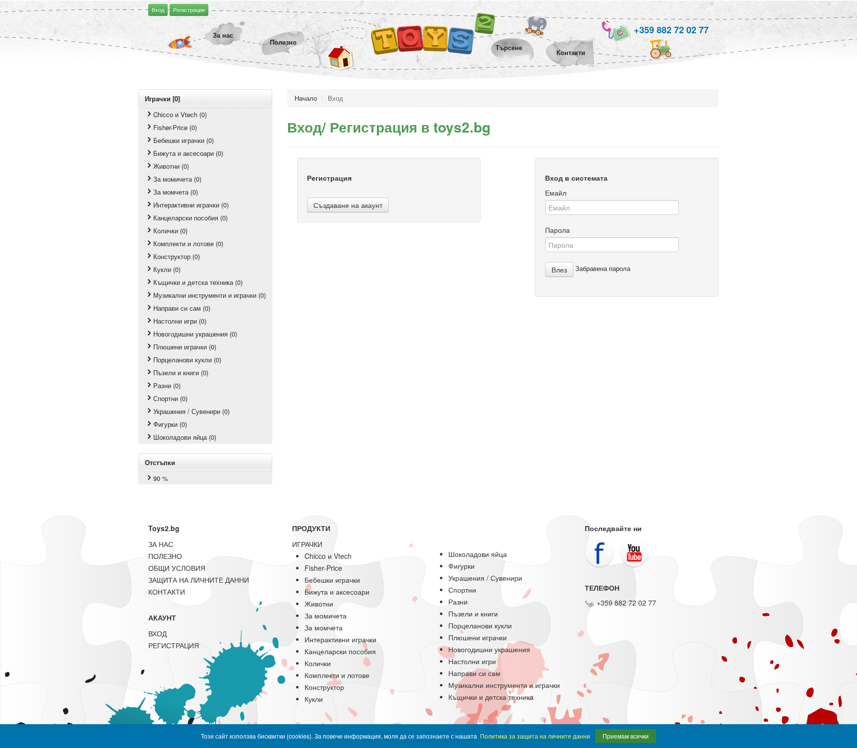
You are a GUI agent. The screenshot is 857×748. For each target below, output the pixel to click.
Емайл (555, 193)
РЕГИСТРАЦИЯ (173, 645)
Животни (319, 604)
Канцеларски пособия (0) (190, 217)
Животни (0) (171, 166)
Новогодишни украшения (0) (195, 334)
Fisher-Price (323, 568)
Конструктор (324, 687)
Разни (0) (167, 385)
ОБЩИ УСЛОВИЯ (176, 568)
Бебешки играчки (332, 580)
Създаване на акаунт (347, 205)
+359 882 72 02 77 (670, 29)
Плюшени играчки (477, 637)
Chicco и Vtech (328, 556)
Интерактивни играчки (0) (191, 204)
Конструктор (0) (176, 256)
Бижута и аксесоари (337, 592)
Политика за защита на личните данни (535, 736)
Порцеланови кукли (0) (187, 359)
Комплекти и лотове (337, 675)
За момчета (324, 627)
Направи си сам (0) (181, 308)
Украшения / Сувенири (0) (191, 411)
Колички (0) (170, 230)
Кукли (314, 699)
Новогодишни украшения (489, 649)
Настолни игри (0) (179, 321)
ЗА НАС (160, 544)
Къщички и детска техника (491, 697)
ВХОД (157, 633)
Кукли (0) (167, 269)
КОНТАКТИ (166, 592)
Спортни (462, 590)
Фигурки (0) (170, 424)
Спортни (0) (170, 398)
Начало (306, 98)
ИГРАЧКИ (307, 544)
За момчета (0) (175, 192)
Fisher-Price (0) (175, 127)
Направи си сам (474, 673)
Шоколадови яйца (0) (184, 437)
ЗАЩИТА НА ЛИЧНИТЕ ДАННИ (198, 580)
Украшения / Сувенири (485, 578)
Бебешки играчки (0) (183, 140)
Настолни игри (472, 661)
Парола (557, 230)
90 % (160, 478)
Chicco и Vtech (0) (180, 114)
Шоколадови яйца (477, 554)
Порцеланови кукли (480, 625)
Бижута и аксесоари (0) (188, 153)
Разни (458, 602)
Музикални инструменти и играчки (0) (209, 295)
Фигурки (461, 566)
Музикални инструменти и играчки (504, 685)
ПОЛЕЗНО (165, 556)
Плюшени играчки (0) (184, 346)
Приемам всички (626, 736)
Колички (318, 663)
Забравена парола (602, 268)
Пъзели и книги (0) (180, 372)
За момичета (326, 615)
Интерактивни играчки (340, 639)
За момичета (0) (177, 179)
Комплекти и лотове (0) (188, 243)
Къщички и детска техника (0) (198, 282)
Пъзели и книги (473, 613)
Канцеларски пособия (340, 651)
